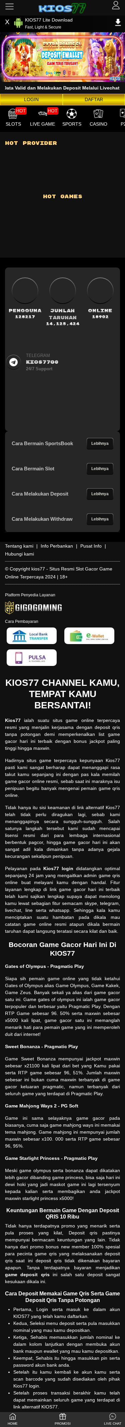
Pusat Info (91, 546)
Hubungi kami (19, 554)
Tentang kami (19, 546)
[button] (112, 1419)
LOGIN (31, 99)
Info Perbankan (57, 546)
